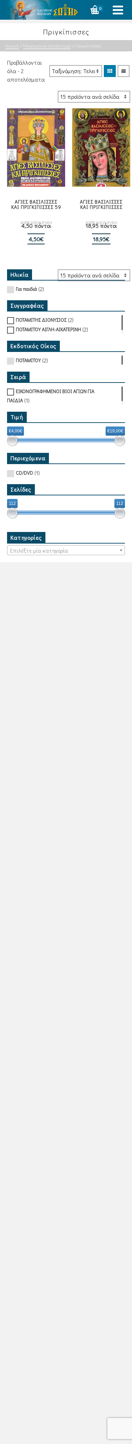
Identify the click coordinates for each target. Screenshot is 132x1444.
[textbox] (66, 551)
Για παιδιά (26, 288)
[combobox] (66, 550)
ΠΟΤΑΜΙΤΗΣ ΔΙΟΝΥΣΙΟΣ (41, 319)
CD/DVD (24, 472)
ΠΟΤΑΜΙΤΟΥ (28, 360)
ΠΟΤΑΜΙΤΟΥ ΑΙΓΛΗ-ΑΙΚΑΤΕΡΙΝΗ (48, 329)
